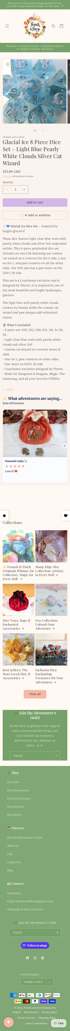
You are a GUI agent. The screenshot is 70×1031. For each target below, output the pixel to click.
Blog (10, 870)
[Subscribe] (56, 755)
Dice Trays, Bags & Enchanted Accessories (17, 624)
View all (35, 694)
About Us (13, 845)
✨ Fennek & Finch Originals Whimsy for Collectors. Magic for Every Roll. (18, 573)
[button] (7, 26)
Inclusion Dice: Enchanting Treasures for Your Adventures (49, 676)
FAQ (10, 854)
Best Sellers (14, 814)
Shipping (7, 176)
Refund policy (31, 1012)
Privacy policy (49, 1012)
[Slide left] (27, 130)
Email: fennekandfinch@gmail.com (30, 901)
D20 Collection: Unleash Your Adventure (46, 624)
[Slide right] (43, 130)
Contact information (36, 1023)
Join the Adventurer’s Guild (24, 837)
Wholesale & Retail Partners (25, 909)
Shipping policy (47, 1018)
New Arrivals (15, 806)
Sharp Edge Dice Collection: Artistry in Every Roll (49, 571)
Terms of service (26, 1018)
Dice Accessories (18, 790)
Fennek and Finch (33, 1008)
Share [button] (10, 389)
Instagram (14, 893)
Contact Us (14, 862)
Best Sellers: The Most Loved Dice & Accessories (16, 674)
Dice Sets (13, 782)
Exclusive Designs (19, 798)
